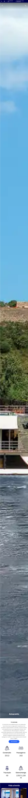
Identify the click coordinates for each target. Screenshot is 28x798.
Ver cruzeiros (14, 741)
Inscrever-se (10, 1)
